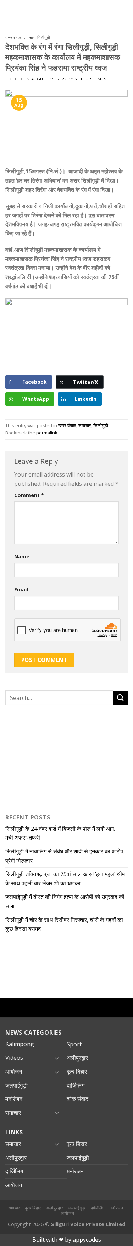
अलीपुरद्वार (77, 1058)
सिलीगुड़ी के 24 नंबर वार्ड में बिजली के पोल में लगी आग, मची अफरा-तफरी (60, 833)
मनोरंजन (13, 1099)
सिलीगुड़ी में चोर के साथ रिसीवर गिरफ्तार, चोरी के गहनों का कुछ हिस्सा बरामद (64, 924)
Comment (29, 495)
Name (21, 556)
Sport (74, 1044)
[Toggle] (57, 1058)
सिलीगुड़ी (43, 37)
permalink (46, 432)
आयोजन (13, 1071)
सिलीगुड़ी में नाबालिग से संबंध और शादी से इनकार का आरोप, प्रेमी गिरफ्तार (65, 855)
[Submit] (120, 698)
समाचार (29, 37)
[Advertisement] (49, 757)
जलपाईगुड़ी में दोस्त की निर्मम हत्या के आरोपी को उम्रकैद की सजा (64, 901)
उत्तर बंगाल (13, 37)
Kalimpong (19, 1044)
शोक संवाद (77, 1099)
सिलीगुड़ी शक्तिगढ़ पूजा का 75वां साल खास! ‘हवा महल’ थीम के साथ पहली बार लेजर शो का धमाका (65, 878)
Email (21, 589)
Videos (14, 1058)
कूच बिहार (77, 1071)
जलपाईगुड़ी (16, 1085)
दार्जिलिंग (75, 1085)
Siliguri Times (90, 79)
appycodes (87, 1240)
